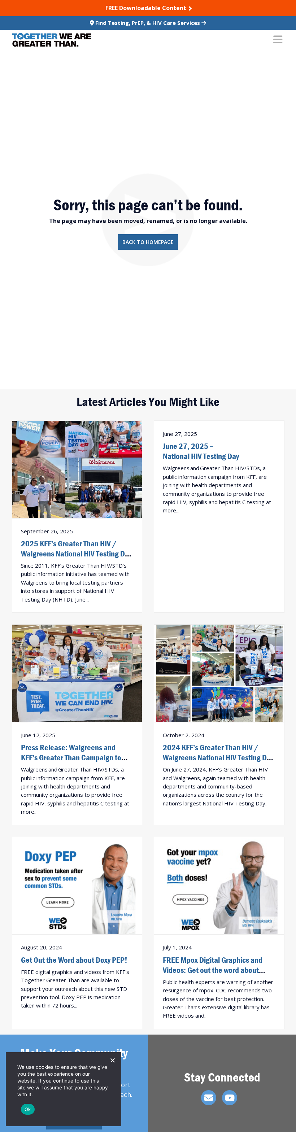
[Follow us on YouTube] (229, 1097)
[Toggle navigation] (277, 40)
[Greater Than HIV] (51, 40)
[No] (112, 1060)
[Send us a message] (208, 1097)
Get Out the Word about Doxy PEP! (74, 960)
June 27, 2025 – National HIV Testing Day (201, 451)
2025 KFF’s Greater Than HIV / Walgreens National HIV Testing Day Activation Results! (76, 553)
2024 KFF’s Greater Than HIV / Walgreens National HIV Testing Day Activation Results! (218, 757)
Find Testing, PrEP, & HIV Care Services (147, 22)
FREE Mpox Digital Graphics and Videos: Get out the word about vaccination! (212, 970)
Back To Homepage (148, 242)
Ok (28, 1109)
